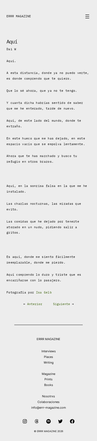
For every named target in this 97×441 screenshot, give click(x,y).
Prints (48, 379)
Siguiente (61, 304)
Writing (49, 362)
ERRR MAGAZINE (18, 16)
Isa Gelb (44, 292)
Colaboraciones (48, 402)
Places (48, 357)
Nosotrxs (48, 396)
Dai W (11, 49)
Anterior (34, 304)
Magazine (48, 374)
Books (48, 385)
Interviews (48, 351)
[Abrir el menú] (87, 16)
